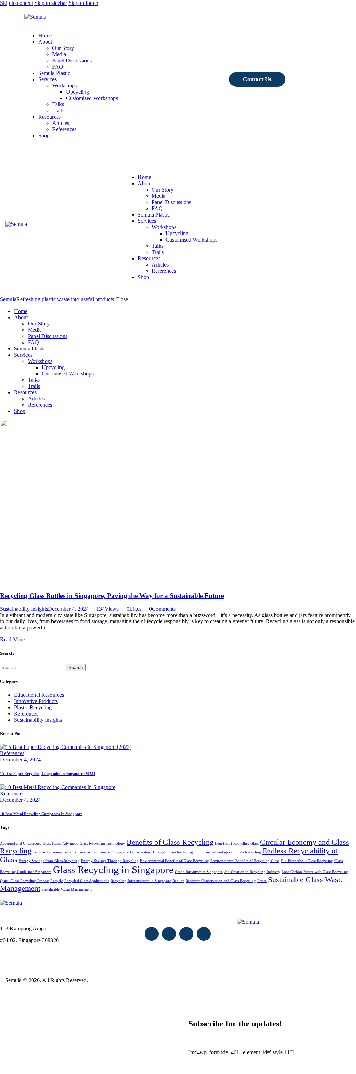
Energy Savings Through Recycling (110, 861)
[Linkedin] (204, 934)
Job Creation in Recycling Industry (252, 872)
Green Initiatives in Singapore (199, 872)
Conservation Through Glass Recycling (161, 852)
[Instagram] (186, 934)
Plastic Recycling (33, 707)
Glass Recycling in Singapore (113, 869)
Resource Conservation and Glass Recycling (221, 881)
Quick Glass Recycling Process (24, 881)
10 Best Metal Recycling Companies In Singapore (41, 814)
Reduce (178, 881)
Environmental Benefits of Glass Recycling (174, 861)
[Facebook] (169, 934)
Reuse (262, 881)
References (26, 714)
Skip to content (16, 3)
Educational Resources (39, 695)
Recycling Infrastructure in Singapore (141, 881)
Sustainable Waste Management (67, 889)
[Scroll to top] (4, 1071)
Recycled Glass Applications (86, 881)
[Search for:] (33, 667)
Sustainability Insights (24, 609)
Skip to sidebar (50, 3)
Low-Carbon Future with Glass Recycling (315, 872)
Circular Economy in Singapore (103, 852)
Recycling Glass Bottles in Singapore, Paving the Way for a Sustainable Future (112, 595)
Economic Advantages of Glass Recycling (227, 852)
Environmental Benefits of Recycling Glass (244, 861)
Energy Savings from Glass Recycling (49, 861)
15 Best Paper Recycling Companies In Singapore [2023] (47, 773)
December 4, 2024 (68, 609)
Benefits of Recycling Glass (237, 843)
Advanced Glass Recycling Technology (93, 843)
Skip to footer (83, 3)
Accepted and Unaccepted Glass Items (30, 843)
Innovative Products (36, 701)
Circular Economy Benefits (54, 852)
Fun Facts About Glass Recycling (307, 861)
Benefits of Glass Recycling (170, 842)
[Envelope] (152, 934)
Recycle (56, 881)
